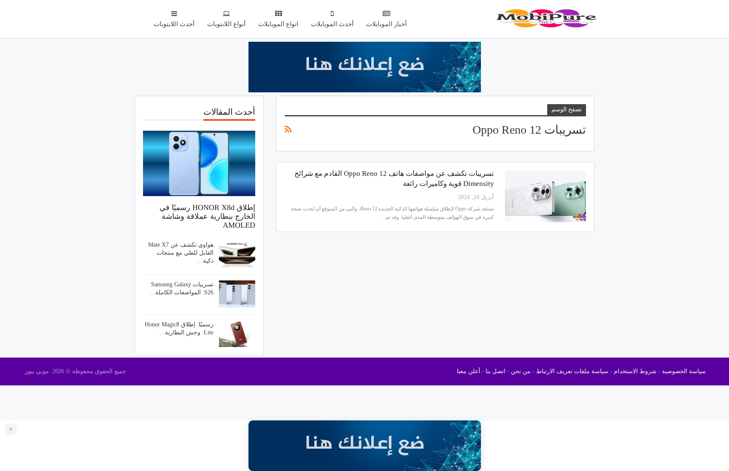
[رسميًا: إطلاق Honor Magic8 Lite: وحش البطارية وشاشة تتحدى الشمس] (237, 333)
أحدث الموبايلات (332, 24)
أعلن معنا (468, 371)
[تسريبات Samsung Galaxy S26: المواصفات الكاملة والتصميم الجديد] (237, 293)
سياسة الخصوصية (684, 371)
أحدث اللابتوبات (174, 24)
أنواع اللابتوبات (226, 24)
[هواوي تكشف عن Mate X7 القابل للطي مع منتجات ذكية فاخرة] (237, 254)
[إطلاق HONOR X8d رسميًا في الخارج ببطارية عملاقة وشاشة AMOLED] (199, 163)
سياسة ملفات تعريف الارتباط (572, 371)
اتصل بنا (495, 371)
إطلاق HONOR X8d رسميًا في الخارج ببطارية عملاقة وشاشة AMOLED (207, 216)
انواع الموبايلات (278, 24)
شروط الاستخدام (635, 371)
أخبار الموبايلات (386, 24)
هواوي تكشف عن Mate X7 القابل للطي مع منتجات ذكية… (180, 253)
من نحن (521, 371)
